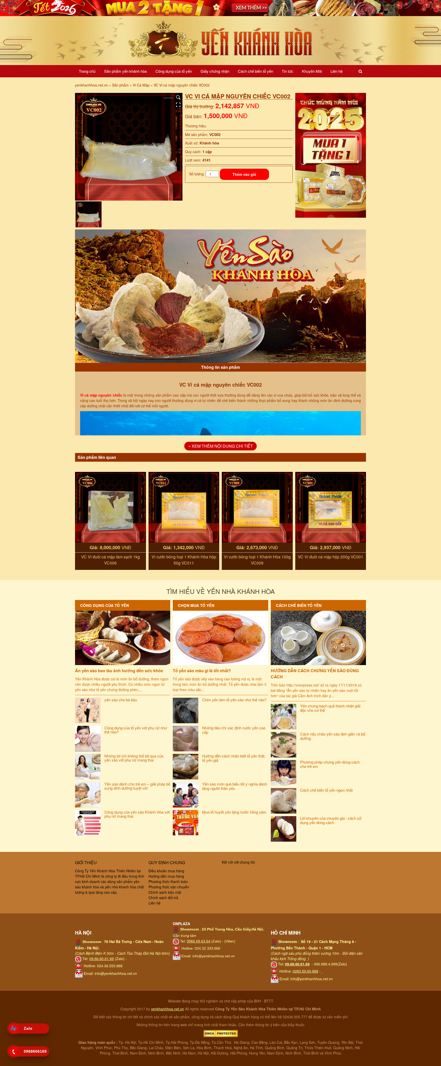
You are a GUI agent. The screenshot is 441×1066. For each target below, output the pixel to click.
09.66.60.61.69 (101, 958)
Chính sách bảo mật (165, 892)
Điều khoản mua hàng (166, 870)
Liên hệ (336, 71)
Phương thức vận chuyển (169, 886)
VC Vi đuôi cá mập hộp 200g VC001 (330, 557)
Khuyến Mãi (312, 71)
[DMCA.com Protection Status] (220, 1033)
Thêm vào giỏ (244, 174)
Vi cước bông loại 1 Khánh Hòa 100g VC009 (257, 560)
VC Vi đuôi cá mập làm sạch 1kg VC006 (110, 560)
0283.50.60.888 (305, 971)
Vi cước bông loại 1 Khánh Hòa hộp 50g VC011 (184, 560)
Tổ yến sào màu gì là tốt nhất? (202, 670)
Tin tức (287, 71)
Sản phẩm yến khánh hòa (125, 71)
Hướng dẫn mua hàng (166, 876)
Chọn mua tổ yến (196, 605)
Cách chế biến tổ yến (255, 71)
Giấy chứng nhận (215, 71)
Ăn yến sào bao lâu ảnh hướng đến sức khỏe (119, 670)
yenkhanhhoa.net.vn (167, 1008)
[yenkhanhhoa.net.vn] (220, 40)
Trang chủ (87, 71)
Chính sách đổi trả (163, 897)
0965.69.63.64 (198, 941)
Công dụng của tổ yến (173, 71)
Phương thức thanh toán (168, 881)
